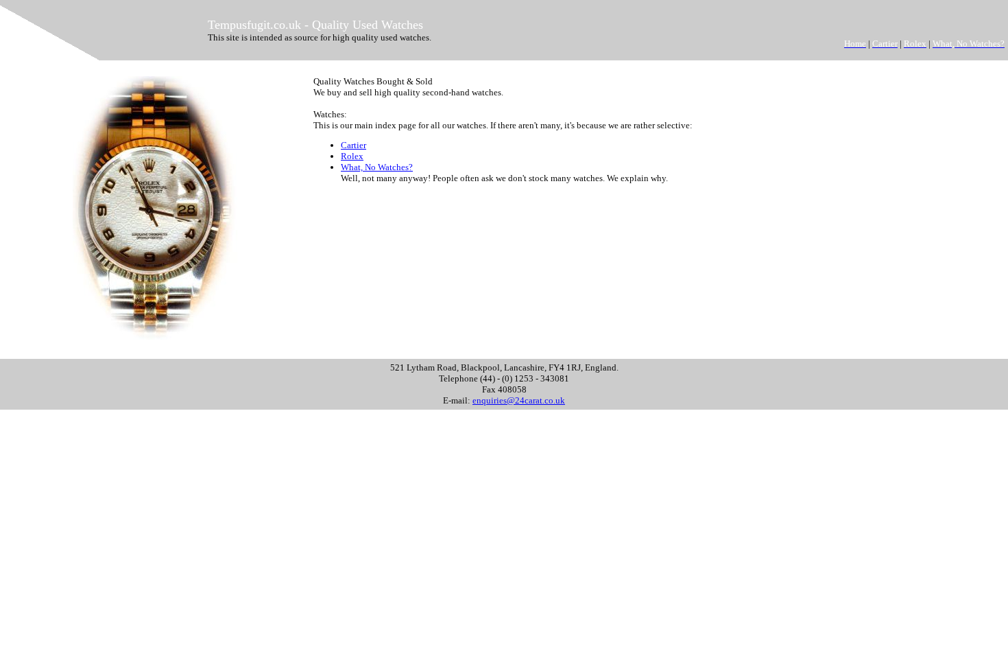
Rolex (352, 156)
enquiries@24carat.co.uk (518, 400)
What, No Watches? (377, 167)
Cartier (353, 145)
